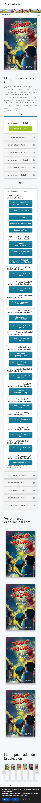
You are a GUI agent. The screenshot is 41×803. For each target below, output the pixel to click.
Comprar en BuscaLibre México (20, 253)
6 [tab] (27, 785)
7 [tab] (30, 785)
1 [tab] (10, 785)
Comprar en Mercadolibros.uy (20, 392)
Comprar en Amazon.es (20, 211)
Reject (15, 799)
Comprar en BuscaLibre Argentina (20, 289)
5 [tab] (23, 785)
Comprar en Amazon (20, 128)
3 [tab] (17, 785)
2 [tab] (14, 785)
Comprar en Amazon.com (20, 462)
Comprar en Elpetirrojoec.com (20, 355)
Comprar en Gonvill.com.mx (21, 244)
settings (24, 795)
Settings (25, 799)
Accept (6, 799)
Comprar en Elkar (20, 217)
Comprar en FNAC (20, 230)
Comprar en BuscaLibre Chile (20, 435)
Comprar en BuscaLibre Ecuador (20, 363)
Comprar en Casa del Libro (20, 224)
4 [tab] (20, 785)
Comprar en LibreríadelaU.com (21, 318)
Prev (4, 772)
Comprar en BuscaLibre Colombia (20, 326)
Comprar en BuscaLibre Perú (20, 407)
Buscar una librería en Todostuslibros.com (20, 203)
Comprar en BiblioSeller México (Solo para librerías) (20, 261)
